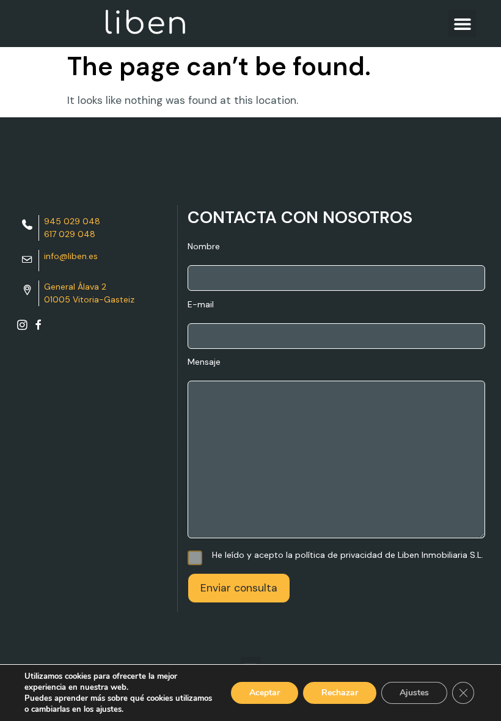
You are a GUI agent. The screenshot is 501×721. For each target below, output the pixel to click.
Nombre (204, 247)
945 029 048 (72, 221)
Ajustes (414, 692)
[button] (462, 23)
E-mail (201, 305)
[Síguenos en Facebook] (38, 327)
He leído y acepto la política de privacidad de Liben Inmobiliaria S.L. (347, 555)
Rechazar (339, 692)
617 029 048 (69, 234)
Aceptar (264, 692)
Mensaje (204, 362)
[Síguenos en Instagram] (22, 327)
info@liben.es (71, 256)
